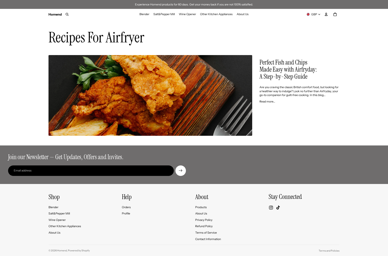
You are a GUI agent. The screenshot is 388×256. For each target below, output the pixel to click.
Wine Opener (57, 220)
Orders (126, 207)
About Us (54, 232)
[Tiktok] (278, 207)
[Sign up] (180, 170)
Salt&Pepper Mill (59, 213)
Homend (62, 250)
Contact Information (208, 239)
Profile (126, 213)
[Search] (67, 14)
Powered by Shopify (79, 250)
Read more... (267, 101)
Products (201, 207)
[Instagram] (271, 207)
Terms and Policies (329, 250)
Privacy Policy (203, 220)
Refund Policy (204, 226)
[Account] (326, 14)
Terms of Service (206, 232)
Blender (53, 207)
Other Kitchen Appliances (64, 226)
